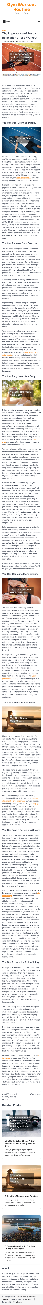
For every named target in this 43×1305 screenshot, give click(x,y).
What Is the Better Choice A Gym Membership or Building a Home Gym (20, 1143)
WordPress (17, 1302)
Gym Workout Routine (21, 7)
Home (4, 30)
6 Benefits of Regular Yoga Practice (21, 1196)
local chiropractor (23, 178)
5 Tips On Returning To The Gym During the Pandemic (20, 1247)
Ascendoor (29, 1299)
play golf (36, 803)
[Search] (39, 21)
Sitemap (5, 1299)
